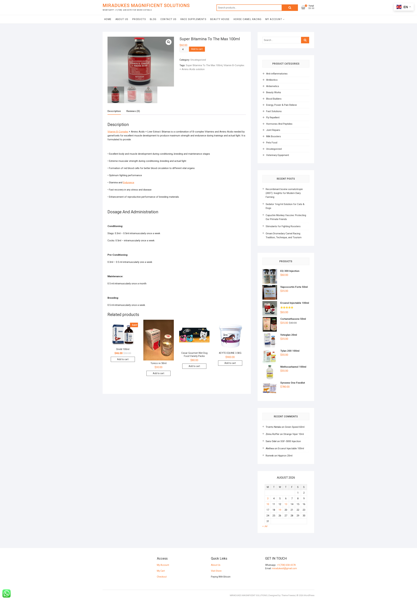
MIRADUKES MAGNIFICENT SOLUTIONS (146, 5)
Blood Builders (273, 98)
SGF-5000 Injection (290, 441)
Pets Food (271, 142)
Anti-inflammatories (277, 73)
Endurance (128, 182)
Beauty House (220, 19)
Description (114, 111)
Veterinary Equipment (277, 155)
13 (286, 504)
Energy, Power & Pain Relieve (281, 104)
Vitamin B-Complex (118, 131)
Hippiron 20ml (285, 455)
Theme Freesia (288, 595)
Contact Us (168, 19)
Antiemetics (272, 86)
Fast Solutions (274, 111)
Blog (153, 19)
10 (267, 504)
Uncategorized (198, 59)
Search (290, 7)
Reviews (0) (133, 111)
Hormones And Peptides (279, 123)
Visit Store (216, 571)
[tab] (114, 111)
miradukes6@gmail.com (284, 568)
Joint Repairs (273, 130)
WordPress (309, 595)
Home (108, 19)
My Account (273, 19)
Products (139, 19)
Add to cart (197, 49)
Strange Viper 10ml (293, 434)
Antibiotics (272, 79)
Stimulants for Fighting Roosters (283, 226)
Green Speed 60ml (294, 426)
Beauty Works (273, 92)
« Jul (264, 526)
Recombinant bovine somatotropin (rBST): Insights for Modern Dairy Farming (284, 193)
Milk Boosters (273, 136)
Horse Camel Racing (247, 19)
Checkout (162, 576)
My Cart (161, 571)
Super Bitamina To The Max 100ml (204, 65)
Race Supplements (193, 19)
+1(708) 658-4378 (286, 565)
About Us (121, 19)
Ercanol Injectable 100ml (291, 448)
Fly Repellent (273, 117)
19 (280, 509)
